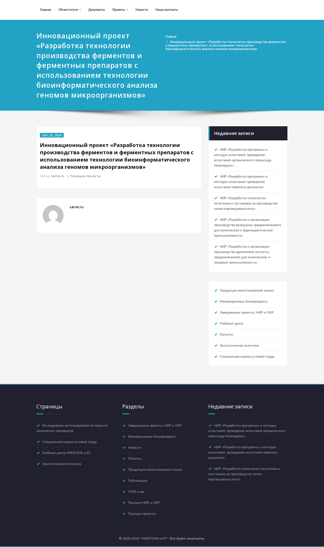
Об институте (68, 9)
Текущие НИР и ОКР (144, 502)
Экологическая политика (239, 345)
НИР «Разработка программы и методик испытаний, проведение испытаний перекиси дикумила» (241, 182)
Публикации (137, 480)
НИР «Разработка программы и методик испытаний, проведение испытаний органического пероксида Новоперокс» (247, 431)
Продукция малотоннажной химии (247, 290)
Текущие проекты (85, 176)
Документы (96, 9)
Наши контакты (166, 9)
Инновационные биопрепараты (243, 301)
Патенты (226, 334)
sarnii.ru (57, 176)
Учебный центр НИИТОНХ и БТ (66, 453)
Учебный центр (231, 323)
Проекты (118, 9)
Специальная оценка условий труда (247, 356)
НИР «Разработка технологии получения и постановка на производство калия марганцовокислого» (246, 203)
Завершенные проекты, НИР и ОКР (247, 312)
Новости (142, 9)
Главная (45, 9)
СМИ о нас (136, 491)
